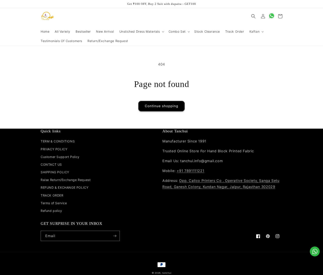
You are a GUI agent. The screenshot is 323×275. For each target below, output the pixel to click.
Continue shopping (161, 106)
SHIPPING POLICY (55, 172)
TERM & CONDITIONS (58, 141)
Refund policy (51, 211)
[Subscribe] (115, 236)
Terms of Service (54, 203)
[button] (141, 31)
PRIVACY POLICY (54, 149)
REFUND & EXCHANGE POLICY (64, 187)
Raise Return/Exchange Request (66, 180)
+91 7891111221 (190, 171)
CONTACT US (51, 164)
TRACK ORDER (52, 195)
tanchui (166, 272)
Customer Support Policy (60, 157)
